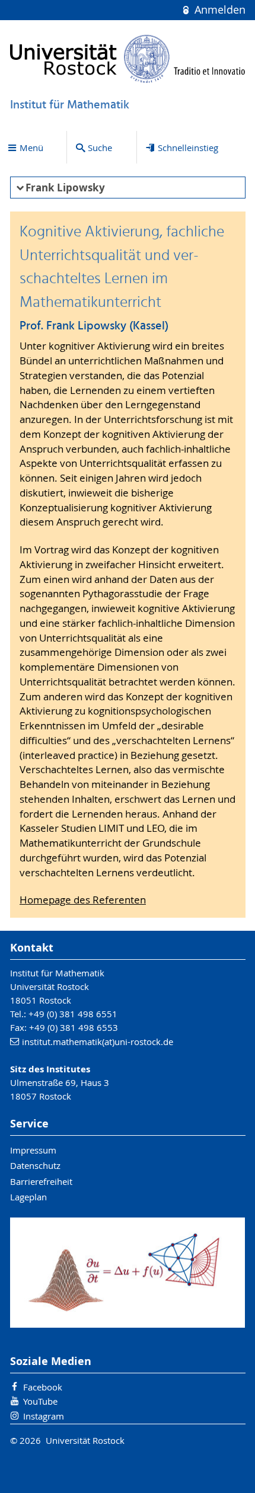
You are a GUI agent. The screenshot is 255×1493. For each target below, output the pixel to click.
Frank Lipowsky (65, 187)
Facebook (42, 1387)
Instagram (43, 1416)
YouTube (40, 1401)
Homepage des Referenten (83, 899)
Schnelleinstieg (188, 147)
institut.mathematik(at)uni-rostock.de (97, 1041)
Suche (100, 147)
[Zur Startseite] (128, 58)
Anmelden (218, 10)
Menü (31, 147)
